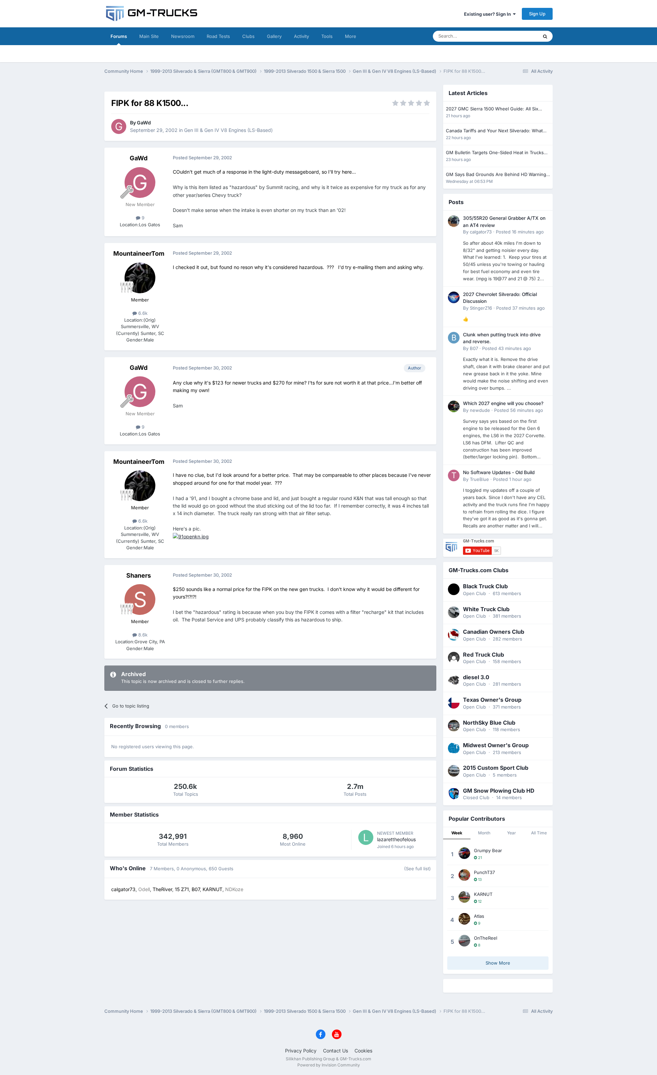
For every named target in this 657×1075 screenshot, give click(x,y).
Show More (498, 963)
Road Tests (218, 36)
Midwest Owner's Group (496, 745)
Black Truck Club (485, 586)
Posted (520, 231)
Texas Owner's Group (492, 699)
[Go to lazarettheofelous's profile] (365, 837)
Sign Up (537, 13)
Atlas (479, 916)
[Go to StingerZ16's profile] (454, 297)
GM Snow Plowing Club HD (498, 790)
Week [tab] (456, 832)
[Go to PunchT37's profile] (464, 875)
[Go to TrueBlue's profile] (454, 475)
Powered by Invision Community (328, 1064)
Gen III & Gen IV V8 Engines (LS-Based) (228, 130)
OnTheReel (485, 938)
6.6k (142, 313)
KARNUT (483, 894)
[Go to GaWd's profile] (118, 126)
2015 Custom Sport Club (495, 767)
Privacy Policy (301, 1050)
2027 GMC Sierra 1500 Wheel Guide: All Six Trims (492, 109)
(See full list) (417, 868)
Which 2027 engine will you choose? (503, 403)
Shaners (138, 575)
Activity (301, 36)
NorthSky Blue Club (489, 722)
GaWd (144, 122)
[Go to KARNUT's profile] (464, 897)
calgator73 (481, 231)
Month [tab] (484, 832)
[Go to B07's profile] (454, 338)
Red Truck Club (483, 654)
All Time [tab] (539, 832)
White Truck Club (486, 609)
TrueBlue (479, 479)
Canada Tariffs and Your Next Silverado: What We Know (494, 131)
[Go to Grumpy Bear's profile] (464, 853)
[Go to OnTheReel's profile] (464, 940)
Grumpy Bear (488, 850)
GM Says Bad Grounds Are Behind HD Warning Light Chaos (496, 175)
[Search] (545, 36)
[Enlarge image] (191, 536)
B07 (474, 348)
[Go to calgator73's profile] (454, 221)
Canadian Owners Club (493, 631)
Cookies (363, 1050)
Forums (119, 36)
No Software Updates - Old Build (498, 472)
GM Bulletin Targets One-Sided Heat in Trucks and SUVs (495, 153)
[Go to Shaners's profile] (140, 599)
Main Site (149, 36)
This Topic (518, 36)
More (350, 36)
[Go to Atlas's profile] (464, 919)
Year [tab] (511, 832)
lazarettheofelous (396, 839)
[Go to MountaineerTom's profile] (140, 278)
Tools (327, 36)
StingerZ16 (481, 308)
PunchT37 (484, 872)
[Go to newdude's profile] (454, 406)
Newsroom (182, 36)
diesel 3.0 (476, 677)
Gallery (274, 36)
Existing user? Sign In (488, 14)
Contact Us (335, 1050)
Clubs (248, 36)
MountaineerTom (138, 253)
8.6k (142, 634)
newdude (480, 410)
